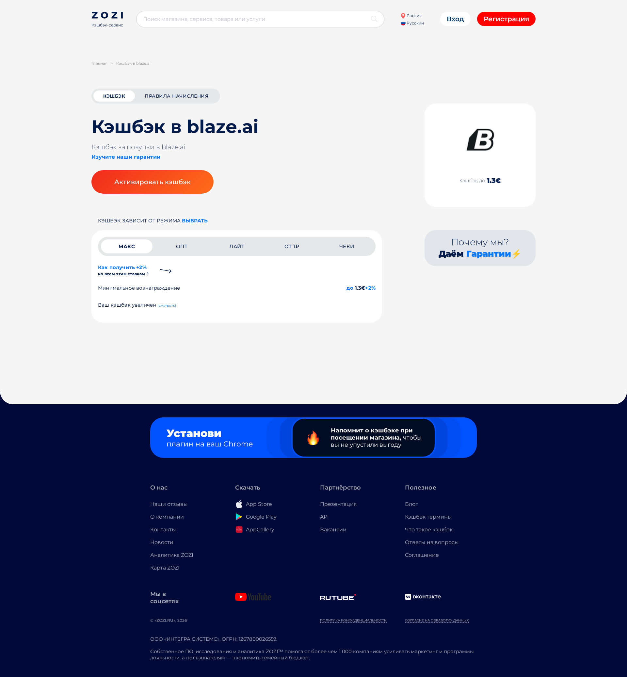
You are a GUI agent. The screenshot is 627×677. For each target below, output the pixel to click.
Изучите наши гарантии (125, 157)
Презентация (338, 504)
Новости (161, 542)
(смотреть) (166, 305)
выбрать (195, 221)
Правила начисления (176, 96)
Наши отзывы (169, 504)
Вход (455, 19)
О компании (167, 517)
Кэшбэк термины (428, 517)
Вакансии (333, 529)
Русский (415, 23)
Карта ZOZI (165, 568)
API (324, 517)
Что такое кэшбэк (429, 529)
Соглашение (422, 555)
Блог (411, 504)
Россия (414, 15)
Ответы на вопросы (432, 542)
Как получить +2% (123, 270)
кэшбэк (114, 96)
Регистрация (506, 19)
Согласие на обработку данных (437, 620)
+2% (370, 288)
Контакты (163, 529)
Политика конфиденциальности (353, 620)
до (349, 288)
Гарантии (488, 254)
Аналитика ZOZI (171, 555)
